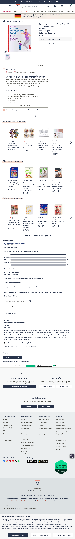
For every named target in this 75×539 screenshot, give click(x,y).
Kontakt (5, 422)
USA (28, 490)
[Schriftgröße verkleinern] (47, 65)
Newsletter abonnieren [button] (19, 386)
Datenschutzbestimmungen (25, 501)
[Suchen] (48, 6)
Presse (5, 434)
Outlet (58, 449)
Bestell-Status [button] (63, 386)
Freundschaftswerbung (45, 428)
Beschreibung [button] (10, 69)
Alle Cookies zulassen (18, 535)
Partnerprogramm (44, 431)
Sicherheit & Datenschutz (28, 442)
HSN (4, 508)
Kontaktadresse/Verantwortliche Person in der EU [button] (22, 110)
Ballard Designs (11, 508)
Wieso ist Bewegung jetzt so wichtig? (25, 72)
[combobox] (34, 6)
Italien (41, 490)
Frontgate (18, 508)
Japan (46, 490)
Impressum (61, 501)
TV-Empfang (60, 443)
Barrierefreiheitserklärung (63, 428)
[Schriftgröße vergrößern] (45, 65)
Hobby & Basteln (12, 21)
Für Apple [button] (29, 406)
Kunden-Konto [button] (47, 386)
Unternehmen (60, 419)
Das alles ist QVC (61, 422)
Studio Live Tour (61, 446)
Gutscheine (42, 425)
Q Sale (61, 11)
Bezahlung (24, 434)
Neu (15, 11)
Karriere (58, 437)
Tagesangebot (7, 11)
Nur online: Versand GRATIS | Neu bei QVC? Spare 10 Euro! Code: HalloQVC (37, 1)
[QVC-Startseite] (4, 21)
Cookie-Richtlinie (37, 530)
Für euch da (42, 435)
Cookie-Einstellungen (63, 535)
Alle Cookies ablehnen (40, 535)
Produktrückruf (7, 440)
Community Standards (44, 501)
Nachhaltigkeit (60, 425)
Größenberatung (26, 425)
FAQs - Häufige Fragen (27, 445)
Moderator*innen (61, 440)
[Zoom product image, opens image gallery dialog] (4, 51)
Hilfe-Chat (6, 419)
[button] (2, 7)
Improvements (6, 510)
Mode (68, 11)
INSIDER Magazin (44, 419)
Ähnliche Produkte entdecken (56, 44)
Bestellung (24, 419)
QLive (5, 431)
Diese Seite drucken (42, 115)
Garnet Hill (25, 508)
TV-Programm (43, 422)
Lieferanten (6, 437)
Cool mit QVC (34, 11)
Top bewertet (52, 11)
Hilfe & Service (25, 448)
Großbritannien (35, 490)
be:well (43, 11)
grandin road (32, 508)
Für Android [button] (46, 406)
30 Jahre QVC (23, 11)
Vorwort (10, 72)
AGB (11, 501)
